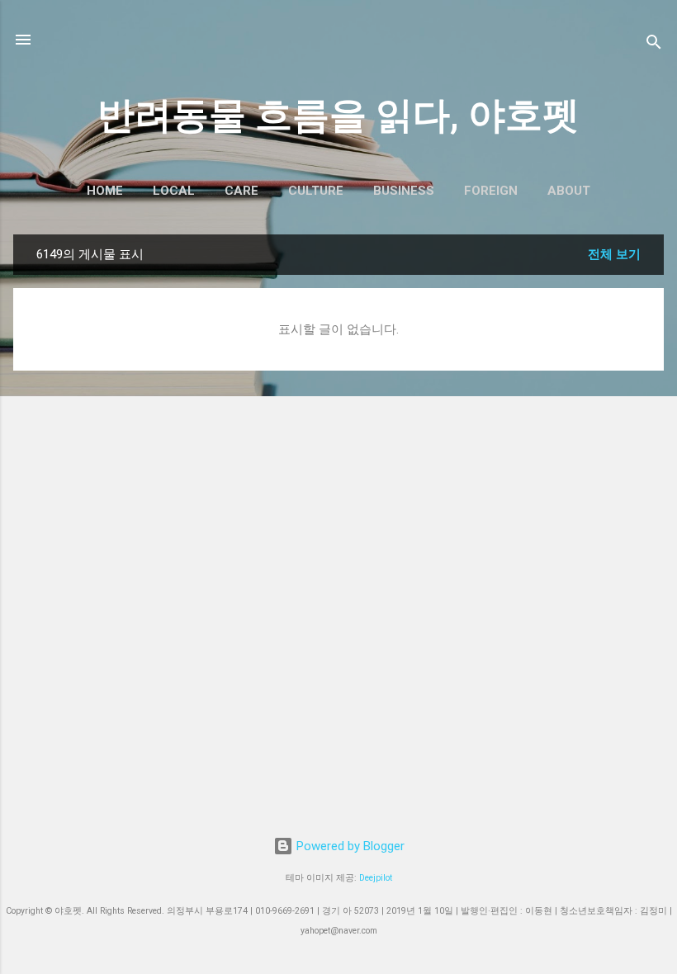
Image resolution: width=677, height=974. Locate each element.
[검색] (654, 45)
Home (105, 190)
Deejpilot (375, 877)
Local (174, 190)
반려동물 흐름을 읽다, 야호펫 (338, 115)
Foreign (491, 190)
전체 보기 (614, 254)
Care (241, 190)
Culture (315, 190)
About (568, 190)
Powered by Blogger (349, 846)
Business (403, 190)
